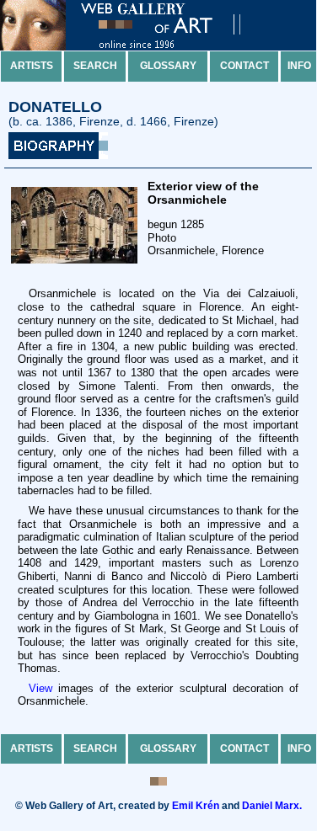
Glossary (168, 66)
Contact (244, 66)
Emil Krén (195, 806)
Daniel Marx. (272, 806)
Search (95, 66)
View (40, 688)
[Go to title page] (135, 46)
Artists (31, 66)
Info (299, 66)
